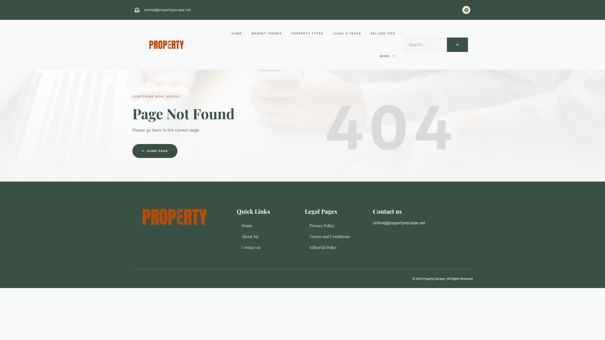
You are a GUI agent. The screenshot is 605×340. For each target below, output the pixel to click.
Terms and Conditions (330, 236)
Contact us (251, 247)
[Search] (457, 45)
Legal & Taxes (347, 33)
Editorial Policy (323, 247)
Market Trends (266, 33)
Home (237, 33)
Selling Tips (383, 33)
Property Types (307, 33)
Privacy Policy (322, 225)
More (385, 56)
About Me (250, 236)
